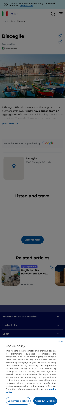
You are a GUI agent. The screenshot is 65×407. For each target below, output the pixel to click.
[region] (32, 372)
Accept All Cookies (45, 400)
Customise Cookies (18, 400)
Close (60, 341)
